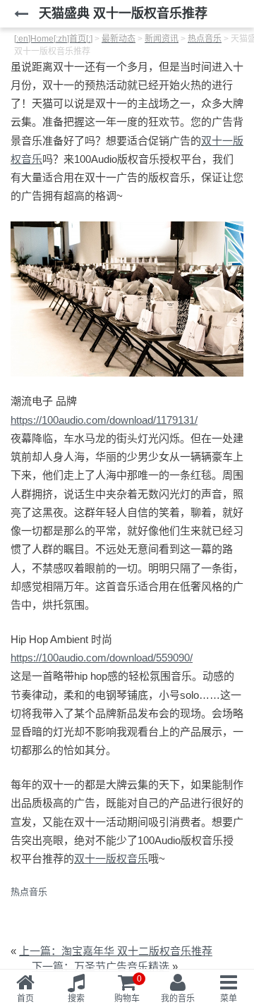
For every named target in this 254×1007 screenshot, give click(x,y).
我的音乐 (178, 998)
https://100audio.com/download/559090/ (102, 658)
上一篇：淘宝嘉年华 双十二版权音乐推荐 (115, 951)
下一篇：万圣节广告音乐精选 (100, 966)
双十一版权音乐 (111, 859)
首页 (25, 998)
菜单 (228, 998)
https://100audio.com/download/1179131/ (104, 420)
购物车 (128, 988)
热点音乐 (29, 891)
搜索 (76, 998)
